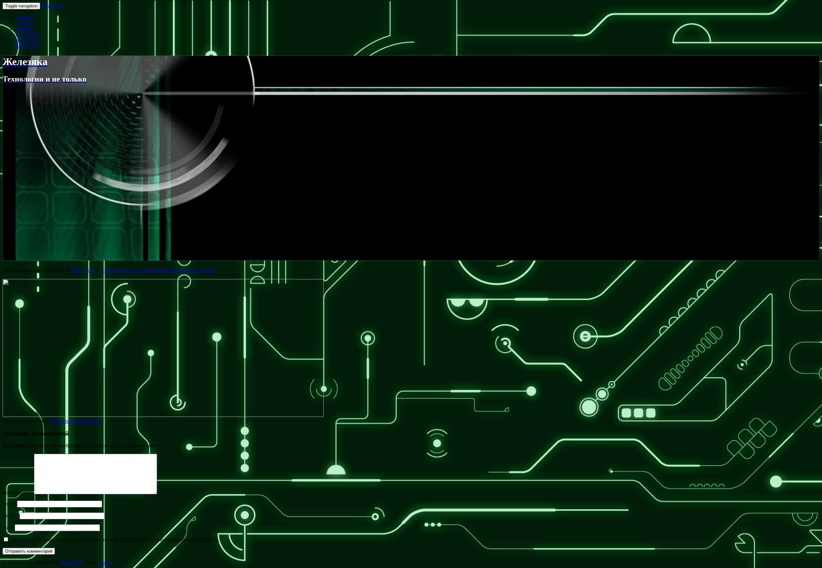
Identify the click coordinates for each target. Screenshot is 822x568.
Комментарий (18, 492)
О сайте (23, 23)
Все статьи (27, 40)
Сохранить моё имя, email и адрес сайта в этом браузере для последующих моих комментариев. (114, 539)
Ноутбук (24, 28)
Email (10, 515)
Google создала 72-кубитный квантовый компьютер (157, 270)
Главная (24, 17)
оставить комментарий (74, 421)
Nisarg (105, 562)
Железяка (51, 5)
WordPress (71, 562)
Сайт (8, 527)
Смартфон (26, 34)
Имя (9, 503)
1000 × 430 (82, 270)
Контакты (26, 46)
